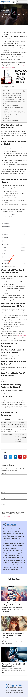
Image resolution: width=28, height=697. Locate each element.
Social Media (6, 10)
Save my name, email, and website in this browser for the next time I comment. (12, 513)
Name (3, 492)
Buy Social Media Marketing (12, 66)
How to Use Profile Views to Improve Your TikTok (14, 103)
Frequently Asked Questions (10, 106)
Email (3, 498)
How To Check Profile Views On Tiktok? (14, 111)
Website (3, 504)
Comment (4, 473)
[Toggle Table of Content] (24, 91)
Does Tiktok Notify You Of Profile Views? (15, 113)
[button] (13, 2)
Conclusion (6, 119)
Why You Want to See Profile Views (12, 94)
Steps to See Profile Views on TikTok (12, 96)
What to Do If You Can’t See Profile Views (14, 100)
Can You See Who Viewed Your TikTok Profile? (14, 108)
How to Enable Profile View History (12, 98)
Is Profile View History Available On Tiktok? (13, 116)
